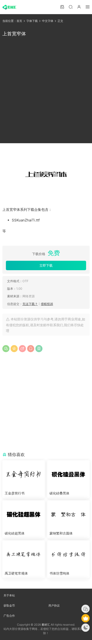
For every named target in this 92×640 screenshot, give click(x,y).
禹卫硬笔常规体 (16, 573)
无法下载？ (30, 304)
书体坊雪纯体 (59, 573)
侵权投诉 (47, 304)
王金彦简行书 (15, 493)
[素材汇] (9, 7)
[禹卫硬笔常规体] (23, 554)
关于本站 (9, 595)
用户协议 (54, 605)
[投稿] (62, 6)
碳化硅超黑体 (15, 533)
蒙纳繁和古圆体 (61, 533)
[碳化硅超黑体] (23, 514)
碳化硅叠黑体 (59, 493)
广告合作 (9, 615)
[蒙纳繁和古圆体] (68, 514)
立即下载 (46, 265)
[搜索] (70, 6)
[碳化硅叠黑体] (68, 474)
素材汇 (46, 624)
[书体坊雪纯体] (68, 554)
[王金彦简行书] (23, 474)
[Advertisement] (46, 90)
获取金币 (9, 605)
